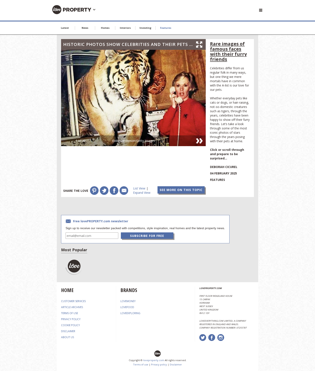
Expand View (141, 193)
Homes (105, 27)
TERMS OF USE (69, 313)
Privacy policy (159, 364)
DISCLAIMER (68, 331)
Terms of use (140, 364)
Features (165, 27)
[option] (133, 98)
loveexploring (130, 313)
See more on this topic (181, 190)
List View (139, 188)
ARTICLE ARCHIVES (72, 307)
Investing (145, 27)
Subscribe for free (147, 236)
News (85, 27)
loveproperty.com (153, 360)
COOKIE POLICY (70, 325)
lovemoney (128, 301)
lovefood (127, 307)
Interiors (125, 27)
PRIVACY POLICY (71, 319)
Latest (65, 27)
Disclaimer (176, 364)
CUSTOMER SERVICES (73, 301)
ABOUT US (67, 337)
